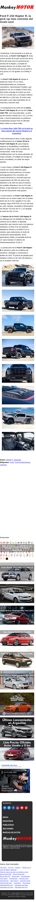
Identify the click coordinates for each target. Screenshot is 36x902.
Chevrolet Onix (4, 881)
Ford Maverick (13, 878)
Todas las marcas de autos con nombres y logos (14, 872)
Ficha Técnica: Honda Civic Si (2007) (17, 632)
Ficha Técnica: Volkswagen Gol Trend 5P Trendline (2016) (17, 590)
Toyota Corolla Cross (6, 883)
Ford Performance (22, 462)
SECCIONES (8, 829)
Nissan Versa (16, 876)
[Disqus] (17, 508)
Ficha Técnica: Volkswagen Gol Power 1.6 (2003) (17, 568)
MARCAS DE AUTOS (11, 832)
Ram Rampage (25, 876)
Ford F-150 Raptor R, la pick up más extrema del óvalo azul (16, 18)
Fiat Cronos (3, 867)
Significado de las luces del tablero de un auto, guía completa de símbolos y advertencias (17, 548)
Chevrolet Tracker (25, 881)
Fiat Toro (10, 867)
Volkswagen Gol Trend (6, 887)
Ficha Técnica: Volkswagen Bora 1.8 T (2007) (17, 675)
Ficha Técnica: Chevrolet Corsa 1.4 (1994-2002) (17, 655)
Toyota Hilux (17, 883)
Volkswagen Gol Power (21, 885)
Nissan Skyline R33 (5, 874)
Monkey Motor (15, 893)
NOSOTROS (8, 821)
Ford (12, 462)
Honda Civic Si (26, 867)
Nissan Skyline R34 (18, 874)
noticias (3, 465)
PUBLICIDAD (8, 825)
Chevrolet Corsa (23, 878)
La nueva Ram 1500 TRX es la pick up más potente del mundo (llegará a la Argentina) (17, 130)
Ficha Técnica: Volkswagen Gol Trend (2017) (17, 611)
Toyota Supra (26, 883)
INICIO (5, 817)
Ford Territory (4, 878)
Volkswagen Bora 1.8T (6, 885)
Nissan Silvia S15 (5, 876)
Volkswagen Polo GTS (21, 887)
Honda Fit (18, 867)
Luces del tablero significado (8, 870)
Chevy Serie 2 (14, 881)
